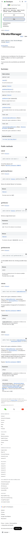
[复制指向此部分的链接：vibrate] (6, 283)
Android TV (3, 458)
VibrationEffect (13, 350)
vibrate (4, 118)
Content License (14, 400)
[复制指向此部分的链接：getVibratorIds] (11, 248)
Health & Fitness (4, 438)
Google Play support (5, 499)
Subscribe (17, 528)
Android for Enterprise (5, 418)
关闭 (14, 15)
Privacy (2, 442)
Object (7, 42)
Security (2, 420)
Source (2, 422)
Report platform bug (5, 495)
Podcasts (3, 428)
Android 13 (3, 472)
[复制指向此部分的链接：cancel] (6, 151)
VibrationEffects (13, 300)
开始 (14, 19)
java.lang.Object (4, 45)
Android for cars (4, 456)
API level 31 (7, 30)
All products (3, 518)
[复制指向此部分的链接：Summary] (9, 69)
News (2, 424)
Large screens (4, 450)
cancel (4, 80)
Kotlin (21, 36)
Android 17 (3, 463)
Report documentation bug (6, 497)
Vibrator (9, 86)
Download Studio (4, 488)
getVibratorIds (6, 107)
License (7, 523)
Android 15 (3, 468)
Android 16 (3, 466)
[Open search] (20, 1)
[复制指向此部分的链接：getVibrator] (9, 203)
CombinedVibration (11, 118)
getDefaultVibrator (7, 89)
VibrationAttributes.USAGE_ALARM (10, 386)
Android (2, 416)
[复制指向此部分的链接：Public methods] (14, 146)
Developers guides (5, 483)
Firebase (3, 514)
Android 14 (3, 470)
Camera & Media (4, 440)
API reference (4, 486)
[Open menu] (2, 1)
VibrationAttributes (16, 341)
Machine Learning (4, 436)
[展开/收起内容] (3, 28)
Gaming (2, 434)
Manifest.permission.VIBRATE (13, 165)
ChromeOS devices (5, 454)
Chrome (2, 512)
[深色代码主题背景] (26, 157)
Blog (2, 426)
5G (1, 444)
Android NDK (3, 490)
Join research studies (5, 501)
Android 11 (3, 476)
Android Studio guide (5, 481)
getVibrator (5, 98)
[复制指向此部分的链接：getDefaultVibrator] (14, 171)
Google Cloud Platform (6, 516)
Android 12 (3, 474)
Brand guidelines (13, 523)
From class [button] (9, 139)
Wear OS (3, 452)
